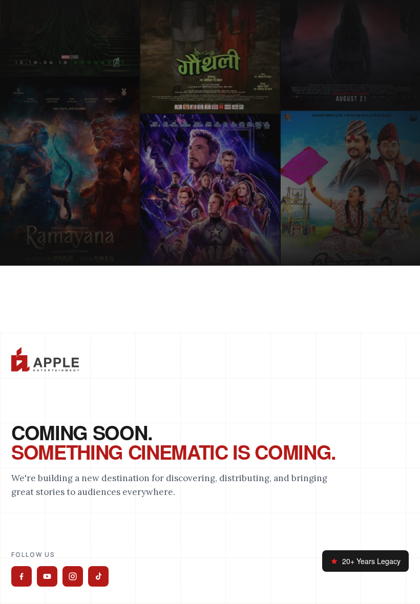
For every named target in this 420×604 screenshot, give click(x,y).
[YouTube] (47, 576)
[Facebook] (21, 576)
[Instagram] (72, 576)
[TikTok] (98, 576)
